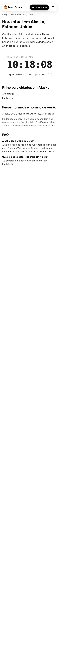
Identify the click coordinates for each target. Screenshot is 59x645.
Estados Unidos (18, 14)
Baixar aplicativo (39, 7)
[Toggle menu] (53, 7)
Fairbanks (7, 98)
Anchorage (8, 93)
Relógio (5, 14)
